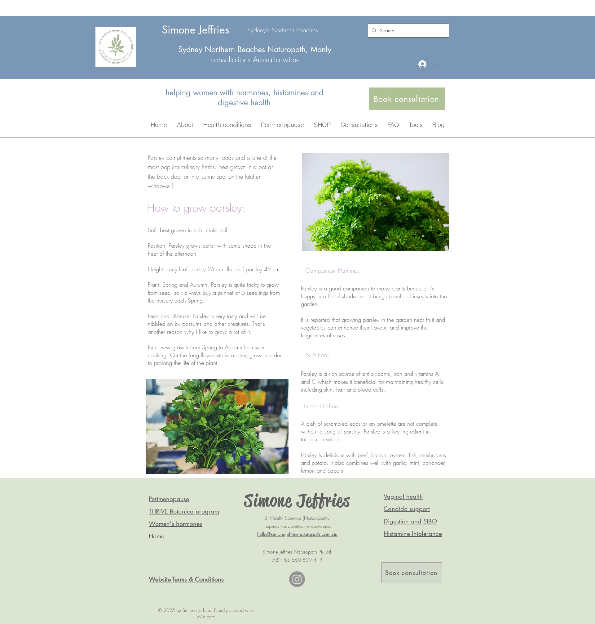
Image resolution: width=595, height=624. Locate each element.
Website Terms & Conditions (186, 579)
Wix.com (205, 617)
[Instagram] (297, 579)
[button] (185, 124)
